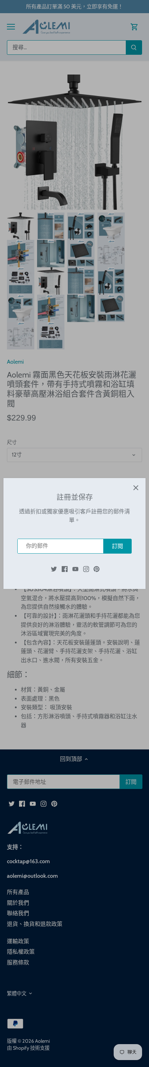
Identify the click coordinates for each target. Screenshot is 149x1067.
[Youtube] (75, 568)
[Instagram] (86, 568)
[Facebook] (65, 568)
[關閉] (135, 487)
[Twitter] (54, 568)
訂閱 (117, 546)
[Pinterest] (96, 568)
